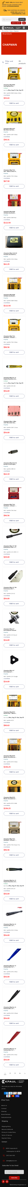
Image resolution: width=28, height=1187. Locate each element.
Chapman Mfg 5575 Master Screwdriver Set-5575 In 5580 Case (9, 798)
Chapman (16, 31)
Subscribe (14, 1178)
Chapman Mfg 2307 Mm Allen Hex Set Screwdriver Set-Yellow (9, 129)
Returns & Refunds (7, 1129)
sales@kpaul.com (11, 1160)
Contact (3, 1108)
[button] (23, 23)
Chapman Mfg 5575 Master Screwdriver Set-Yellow (9, 756)
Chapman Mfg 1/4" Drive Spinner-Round (10, 629)
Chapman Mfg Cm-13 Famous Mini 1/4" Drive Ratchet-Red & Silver (10, 1049)
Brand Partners (5, 1114)
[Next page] (24, 1073)
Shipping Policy (6, 1126)
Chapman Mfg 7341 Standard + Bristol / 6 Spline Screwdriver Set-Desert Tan (10, 839)
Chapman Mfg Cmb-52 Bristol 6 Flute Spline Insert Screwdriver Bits (10, 463)
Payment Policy (6, 1138)
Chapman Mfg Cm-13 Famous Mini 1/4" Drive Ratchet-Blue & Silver (10, 966)
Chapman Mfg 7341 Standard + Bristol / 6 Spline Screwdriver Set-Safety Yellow (10, 337)
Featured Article (6, 1117)
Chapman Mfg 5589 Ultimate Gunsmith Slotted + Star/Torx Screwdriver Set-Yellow (9, 295)
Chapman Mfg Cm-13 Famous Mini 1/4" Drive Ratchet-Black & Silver (10, 1008)
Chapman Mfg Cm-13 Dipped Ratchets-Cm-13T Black (10, 881)
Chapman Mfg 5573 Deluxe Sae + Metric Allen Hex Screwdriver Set (10, 712)
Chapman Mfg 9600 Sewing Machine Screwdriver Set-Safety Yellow (9, 85)
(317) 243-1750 (10, 1155)
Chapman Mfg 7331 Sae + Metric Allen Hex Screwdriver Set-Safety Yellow (10, 170)
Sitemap (3, 1111)
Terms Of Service (7, 1135)
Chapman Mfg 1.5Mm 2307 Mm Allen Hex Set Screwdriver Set (10, 422)
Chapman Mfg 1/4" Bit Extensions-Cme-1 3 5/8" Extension (10, 546)
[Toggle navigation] (24, 27)
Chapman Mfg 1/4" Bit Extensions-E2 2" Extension (10, 588)
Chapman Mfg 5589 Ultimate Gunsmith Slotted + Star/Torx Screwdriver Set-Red (10, 212)
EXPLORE (22, 19)
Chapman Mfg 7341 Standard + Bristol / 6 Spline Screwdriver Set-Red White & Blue (10, 505)
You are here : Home (7, 31)
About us (4, 1105)
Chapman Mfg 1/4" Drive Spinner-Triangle (9, 671)
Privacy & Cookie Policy (9, 1132)
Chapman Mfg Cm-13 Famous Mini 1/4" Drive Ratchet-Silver (10, 925)
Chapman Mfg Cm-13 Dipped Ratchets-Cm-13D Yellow (10, 378)
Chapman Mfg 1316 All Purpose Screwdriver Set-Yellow (10, 254)
